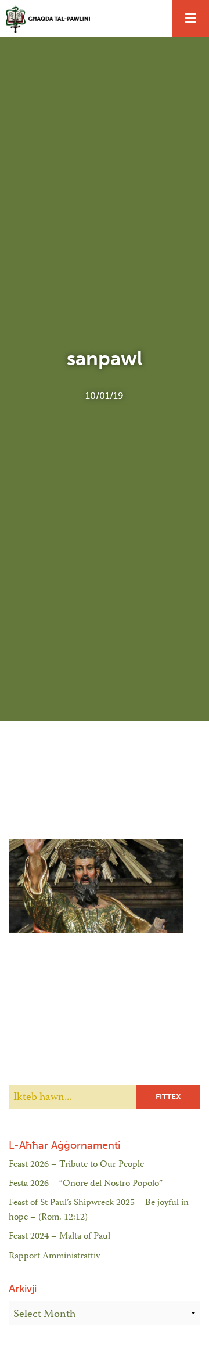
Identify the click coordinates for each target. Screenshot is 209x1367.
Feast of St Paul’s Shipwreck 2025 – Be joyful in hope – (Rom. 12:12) (99, 1211)
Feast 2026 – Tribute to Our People (76, 1165)
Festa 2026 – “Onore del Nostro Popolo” (86, 1184)
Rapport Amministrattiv (54, 1256)
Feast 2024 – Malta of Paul (59, 1237)
